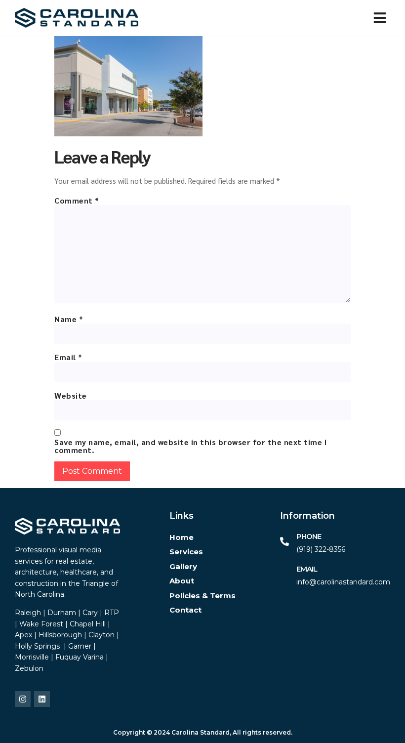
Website (70, 396)
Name (68, 319)
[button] (379, 17)
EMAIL (306, 569)
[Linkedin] (42, 699)
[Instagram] (23, 699)
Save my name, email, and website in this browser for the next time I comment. (190, 446)
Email (68, 357)
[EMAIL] (284, 574)
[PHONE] (284, 541)
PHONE (308, 536)
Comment (76, 201)
